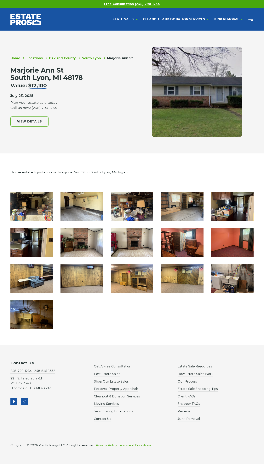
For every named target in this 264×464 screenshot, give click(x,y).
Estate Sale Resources (195, 366)
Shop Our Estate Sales (111, 381)
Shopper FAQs (189, 404)
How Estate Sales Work (195, 374)
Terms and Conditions (134, 445)
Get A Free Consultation (112, 366)
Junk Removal (226, 19)
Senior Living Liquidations (113, 411)
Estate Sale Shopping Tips (198, 389)
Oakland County (62, 58)
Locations (34, 58)
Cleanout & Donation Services (117, 396)
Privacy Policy (106, 445)
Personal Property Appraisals (116, 389)
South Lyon (91, 58)
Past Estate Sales (107, 374)
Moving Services (106, 404)
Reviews (184, 411)
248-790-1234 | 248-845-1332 (32, 371)
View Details (29, 121)
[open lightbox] (31, 206)
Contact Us (102, 419)
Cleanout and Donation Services (174, 19)
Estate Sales (123, 19)
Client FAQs (186, 396)
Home (15, 58)
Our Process (187, 381)
